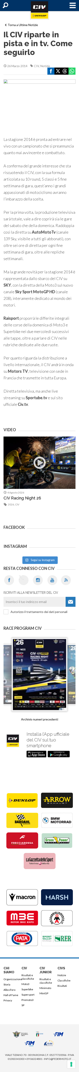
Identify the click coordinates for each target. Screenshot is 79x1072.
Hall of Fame (11, 995)
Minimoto (45, 988)
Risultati (62, 985)
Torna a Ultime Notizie (23, 25)
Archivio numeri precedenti (39, 719)
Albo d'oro (9, 989)
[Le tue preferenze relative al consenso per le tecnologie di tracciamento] (71, 1064)
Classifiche (63, 980)
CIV (36, 66)
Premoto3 (28, 1000)
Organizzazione (12, 979)
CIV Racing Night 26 (22, 498)
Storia (7, 984)
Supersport (28, 994)
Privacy (8, 1000)
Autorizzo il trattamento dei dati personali (39, 612)
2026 (11, 504)
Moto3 (25, 984)
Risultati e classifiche (28, 977)
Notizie (45, 66)
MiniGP (44, 993)
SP (23, 1005)
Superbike (27, 989)
